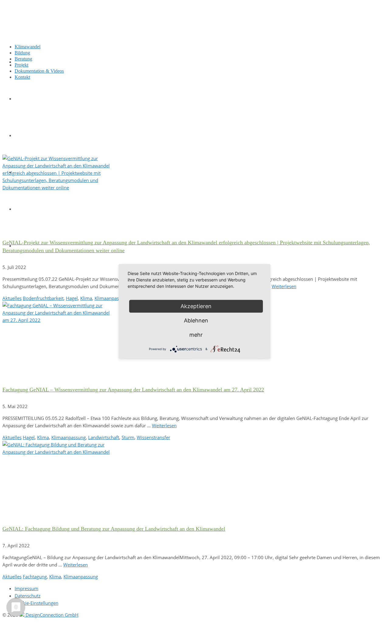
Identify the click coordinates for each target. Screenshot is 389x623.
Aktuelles (12, 298)
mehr (196, 335)
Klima (86, 298)
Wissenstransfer (153, 437)
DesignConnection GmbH (51, 615)
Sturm (128, 437)
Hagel (72, 298)
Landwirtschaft (103, 437)
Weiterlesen (284, 286)
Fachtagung (35, 576)
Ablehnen (196, 320)
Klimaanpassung (112, 298)
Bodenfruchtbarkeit (43, 298)
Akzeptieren (196, 306)
